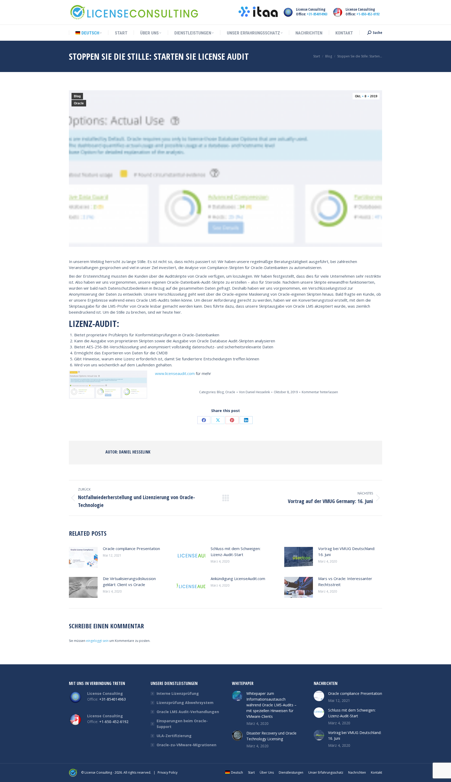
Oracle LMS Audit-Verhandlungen (188, 711)
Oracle (79, 103)
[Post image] (83, 557)
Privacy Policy (167, 772)
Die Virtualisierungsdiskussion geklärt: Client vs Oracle (129, 581)
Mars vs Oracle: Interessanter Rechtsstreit (345, 581)
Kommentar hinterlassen (320, 392)
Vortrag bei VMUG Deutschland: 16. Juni (346, 551)
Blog (77, 96)
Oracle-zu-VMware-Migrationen (186, 744)
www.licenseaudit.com (175, 373)
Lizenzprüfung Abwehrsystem (185, 702)
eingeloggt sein (97, 640)
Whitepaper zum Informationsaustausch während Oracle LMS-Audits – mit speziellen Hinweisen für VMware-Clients (271, 705)
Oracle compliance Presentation (131, 548)
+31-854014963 (317, 13)
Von (254, 392)
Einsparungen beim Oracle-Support (182, 723)
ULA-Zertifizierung (174, 735)
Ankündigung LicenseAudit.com (238, 578)
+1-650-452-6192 (368, 13)
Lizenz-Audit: (94, 324)
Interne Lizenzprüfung (178, 693)
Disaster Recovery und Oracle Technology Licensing (271, 736)
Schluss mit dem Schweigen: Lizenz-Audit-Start (235, 551)
